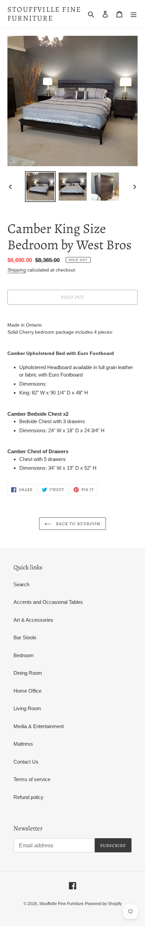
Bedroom (23, 655)
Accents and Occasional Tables (48, 602)
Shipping (16, 270)
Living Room (27, 708)
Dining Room (27, 673)
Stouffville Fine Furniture (44, 14)
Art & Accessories (33, 620)
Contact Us (25, 762)
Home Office (27, 691)
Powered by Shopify (103, 903)
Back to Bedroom (77, 523)
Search (21, 584)
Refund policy (28, 797)
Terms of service (31, 779)
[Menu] (133, 14)
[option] (40, 187)
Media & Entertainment (38, 726)
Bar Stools (24, 637)
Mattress (23, 744)
